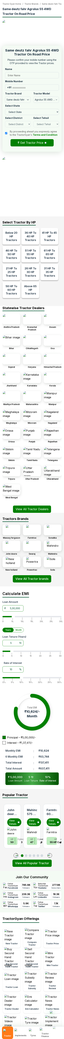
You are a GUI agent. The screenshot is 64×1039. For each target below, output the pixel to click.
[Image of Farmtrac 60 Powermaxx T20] (52, 831)
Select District (13, 118)
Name (8, 69)
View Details (12, 822)
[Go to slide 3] (30, 855)
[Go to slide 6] (42, 855)
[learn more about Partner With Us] (57, 1030)
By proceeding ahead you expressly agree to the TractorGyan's (33, 133)
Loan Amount (10, 601)
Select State (12, 105)
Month (19, 630)
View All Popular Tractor (32, 863)
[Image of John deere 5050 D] (12, 831)
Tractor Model (41, 93)
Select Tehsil (41, 118)
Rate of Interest (13, 662)
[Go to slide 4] (34, 855)
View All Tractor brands (32, 578)
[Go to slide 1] (22, 855)
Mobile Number (14, 81)
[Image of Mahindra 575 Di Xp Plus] (32, 831)
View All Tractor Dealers (32, 509)
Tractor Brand (13, 93)
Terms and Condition (45, 134)
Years (8, 630)
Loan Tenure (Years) (14, 636)
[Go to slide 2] (26, 855)
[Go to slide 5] (38, 855)
